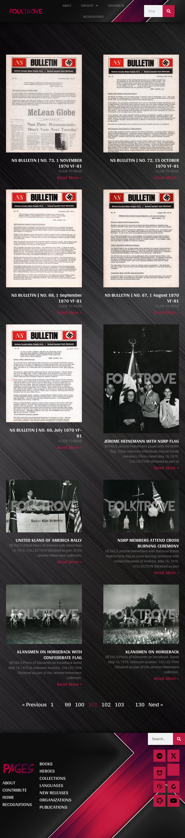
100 (79, 704)
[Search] (169, 11)
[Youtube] (173, 801)
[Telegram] (159, 756)
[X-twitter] (173, 756)
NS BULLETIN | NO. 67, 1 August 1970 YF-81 (142, 298)
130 (140, 704)
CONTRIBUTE (116, 5)
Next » (155, 704)
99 (68, 704)
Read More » (69, 177)
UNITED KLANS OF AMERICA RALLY (49, 540)
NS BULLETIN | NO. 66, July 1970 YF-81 (46, 433)
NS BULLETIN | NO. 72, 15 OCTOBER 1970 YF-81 (144, 163)
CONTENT (87, 5)
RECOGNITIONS (93, 16)
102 (106, 704)
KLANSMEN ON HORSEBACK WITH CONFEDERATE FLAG (49, 654)
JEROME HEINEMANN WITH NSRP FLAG (141, 441)
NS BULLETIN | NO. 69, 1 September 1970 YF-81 (46, 298)
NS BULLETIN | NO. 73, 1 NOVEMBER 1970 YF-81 (47, 163)
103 (119, 704)
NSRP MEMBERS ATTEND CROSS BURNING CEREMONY (148, 543)
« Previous (34, 704)
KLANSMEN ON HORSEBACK (152, 651)
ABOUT (66, 5)
